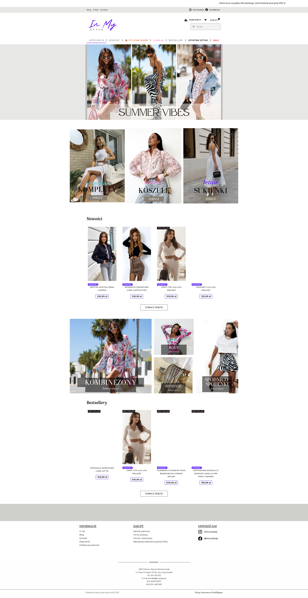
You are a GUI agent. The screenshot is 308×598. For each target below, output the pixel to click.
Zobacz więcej (111, 388)
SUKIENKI (211, 190)
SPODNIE (173, 386)
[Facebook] (206, 9)
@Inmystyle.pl (211, 538)
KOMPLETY (97, 189)
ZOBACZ (154, 199)
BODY (174, 347)
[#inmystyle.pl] (200, 532)
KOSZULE (154, 190)
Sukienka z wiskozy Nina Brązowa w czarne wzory (171, 473)
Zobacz (97, 198)
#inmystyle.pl (210, 532)
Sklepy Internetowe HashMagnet (209, 592)
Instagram (198, 10)
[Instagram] (190, 9)
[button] (88, 82)
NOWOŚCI (114, 40)
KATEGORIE (95, 40)
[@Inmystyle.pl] (200, 538)
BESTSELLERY (176, 40)
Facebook (214, 10)
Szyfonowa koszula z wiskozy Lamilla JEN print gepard (205, 473)
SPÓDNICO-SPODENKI (217, 382)
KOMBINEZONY (110, 382)
